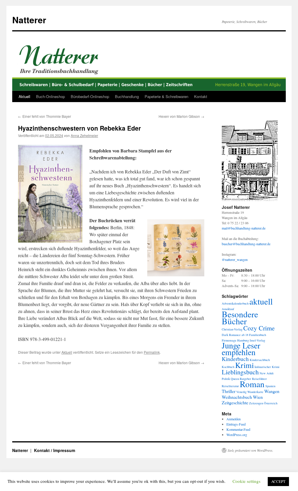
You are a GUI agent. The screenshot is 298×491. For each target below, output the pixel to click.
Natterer (29, 19)
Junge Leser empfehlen (241, 348)
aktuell (261, 301)
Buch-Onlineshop (50, 96)
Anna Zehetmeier (84, 135)
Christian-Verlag (232, 329)
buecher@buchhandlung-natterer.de (246, 243)
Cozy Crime (259, 328)
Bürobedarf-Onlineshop (90, 96)
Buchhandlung (127, 96)
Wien (258, 397)
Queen (235, 379)
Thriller (228, 391)
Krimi (244, 365)
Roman (252, 383)
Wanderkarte (255, 392)
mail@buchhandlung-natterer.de (243, 228)
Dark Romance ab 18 (235, 335)
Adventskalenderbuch (235, 303)
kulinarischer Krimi (267, 367)
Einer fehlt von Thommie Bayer (44, 116)
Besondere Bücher (240, 317)
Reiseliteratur (230, 386)
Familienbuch (257, 335)
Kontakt (200, 96)
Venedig (241, 392)
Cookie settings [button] (246, 481)
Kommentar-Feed (238, 429)
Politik (226, 379)
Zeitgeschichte (235, 402)
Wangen (271, 391)
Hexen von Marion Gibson (181, 116)
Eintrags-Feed (236, 424)
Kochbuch (228, 367)
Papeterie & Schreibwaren (166, 96)
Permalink (152, 352)
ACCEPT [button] (278, 481)
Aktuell (24, 96)
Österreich (270, 403)
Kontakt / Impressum (54, 450)
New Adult (267, 373)
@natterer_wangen (235, 259)
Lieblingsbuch (240, 372)
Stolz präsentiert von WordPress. (250, 450)
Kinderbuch (235, 358)
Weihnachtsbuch (237, 397)
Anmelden (233, 419)
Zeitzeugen (256, 403)
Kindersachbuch (260, 360)
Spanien (270, 386)
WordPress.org (236, 434)
